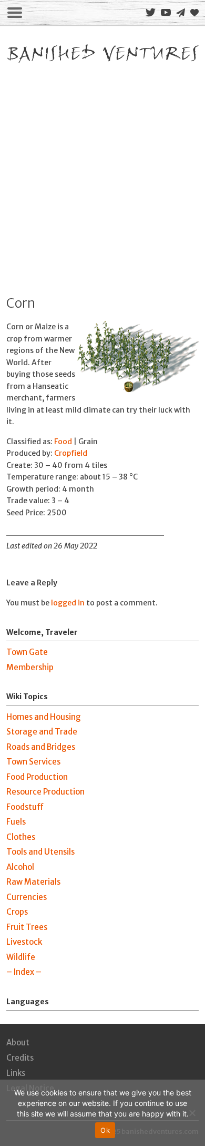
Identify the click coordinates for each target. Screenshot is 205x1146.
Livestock (24, 942)
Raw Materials (33, 882)
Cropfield (70, 453)
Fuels (16, 822)
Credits (20, 1058)
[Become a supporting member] (194, 12)
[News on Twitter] (151, 12)
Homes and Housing (43, 717)
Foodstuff (25, 807)
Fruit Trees (26, 927)
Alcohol (20, 867)
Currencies (26, 897)
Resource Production (45, 792)
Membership (30, 667)
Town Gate (27, 652)
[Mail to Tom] (180, 12)
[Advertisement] (102, 174)
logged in (68, 603)
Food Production (37, 777)
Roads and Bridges (40, 747)
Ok (105, 1130)
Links (15, 1073)
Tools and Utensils (40, 852)
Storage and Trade (41, 732)
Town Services (33, 762)
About (17, 1042)
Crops (17, 912)
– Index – (24, 972)
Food (63, 441)
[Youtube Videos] (166, 12)
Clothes (20, 837)
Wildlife (20, 957)
